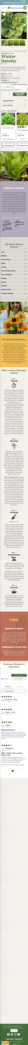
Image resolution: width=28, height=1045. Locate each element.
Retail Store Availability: (6, 89)
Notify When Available (19, 94)
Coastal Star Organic (8, 128)
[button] (25, 7)
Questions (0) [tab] (20, 686)
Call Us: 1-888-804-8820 (14, 1044)
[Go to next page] (18, 771)
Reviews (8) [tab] (8, 686)
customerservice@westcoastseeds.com (14, 1041)
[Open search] (3, 691)
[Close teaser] (9, 1040)
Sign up (14, 1030)
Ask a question (19, 678)
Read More (17, 70)
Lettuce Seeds (11, 51)
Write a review (19, 675)
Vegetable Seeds (4, 51)
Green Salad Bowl (22, 130)
